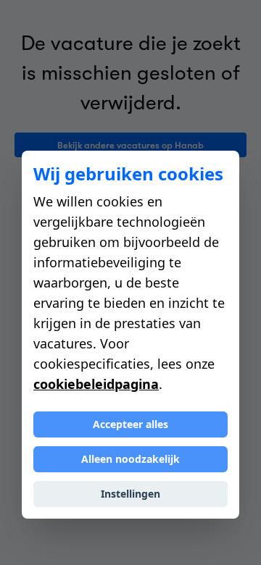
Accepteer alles (130, 424)
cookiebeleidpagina (96, 384)
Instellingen (130, 494)
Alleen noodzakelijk (130, 459)
